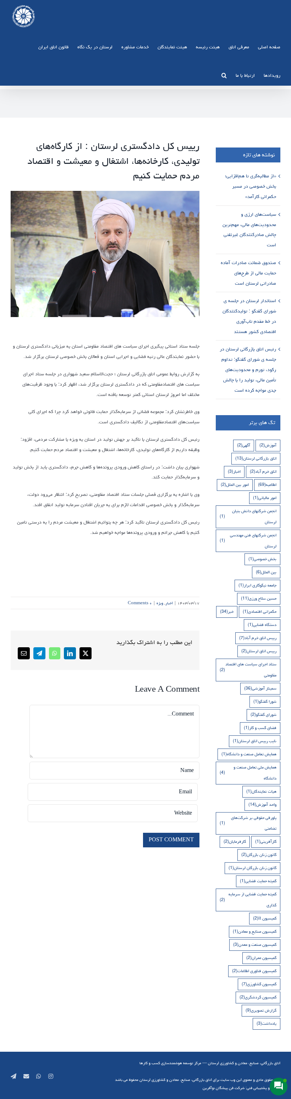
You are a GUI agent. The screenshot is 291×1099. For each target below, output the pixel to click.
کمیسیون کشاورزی (259, 984)
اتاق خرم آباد (263, 471)
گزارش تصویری (261, 1010)
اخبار (169, 603)
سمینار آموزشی (260, 688)
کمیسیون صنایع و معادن (254, 931)
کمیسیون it (264, 918)
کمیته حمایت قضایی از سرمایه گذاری (248, 899)
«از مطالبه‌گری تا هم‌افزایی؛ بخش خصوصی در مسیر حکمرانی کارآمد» (250, 186)
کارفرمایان (235, 841)
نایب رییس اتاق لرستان (254, 741)
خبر (227, 611)
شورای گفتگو (263, 715)
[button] (224, 75)
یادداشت (266, 1023)
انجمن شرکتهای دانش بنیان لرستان (248, 516)
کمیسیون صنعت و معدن (254, 944)
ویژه (160, 603)
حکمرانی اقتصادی (259, 611)
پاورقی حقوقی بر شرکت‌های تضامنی (248, 823)
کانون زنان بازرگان (258, 855)
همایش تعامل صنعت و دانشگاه (248, 754)
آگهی (243, 445)
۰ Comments (140, 603)
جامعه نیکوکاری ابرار (257, 585)
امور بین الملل (235, 485)
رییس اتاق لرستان (258, 651)
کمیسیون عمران (261, 958)
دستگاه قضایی (262, 625)
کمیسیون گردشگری (258, 997)
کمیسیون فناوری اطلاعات (254, 971)
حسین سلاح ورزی (258, 598)
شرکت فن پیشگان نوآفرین (224, 1088)
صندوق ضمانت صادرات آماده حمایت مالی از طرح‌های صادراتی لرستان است (248, 273)
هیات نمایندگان (261, 791)
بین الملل (266, 572)
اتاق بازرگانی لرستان (255, 458)
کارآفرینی (265, 841)
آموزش (267, 445)
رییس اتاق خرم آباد (257, 638)
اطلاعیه (267, 485)
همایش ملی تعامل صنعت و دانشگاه (248, 772)
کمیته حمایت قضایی (258, 881)
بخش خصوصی (262, 559)
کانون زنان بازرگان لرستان (252, 868)
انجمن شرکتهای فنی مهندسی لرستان (248, 540)
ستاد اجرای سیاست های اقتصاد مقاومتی (248, 669)
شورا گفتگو (264, 701)
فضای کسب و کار (260, 728)
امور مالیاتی (264, 498)
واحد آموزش (262, 804)
